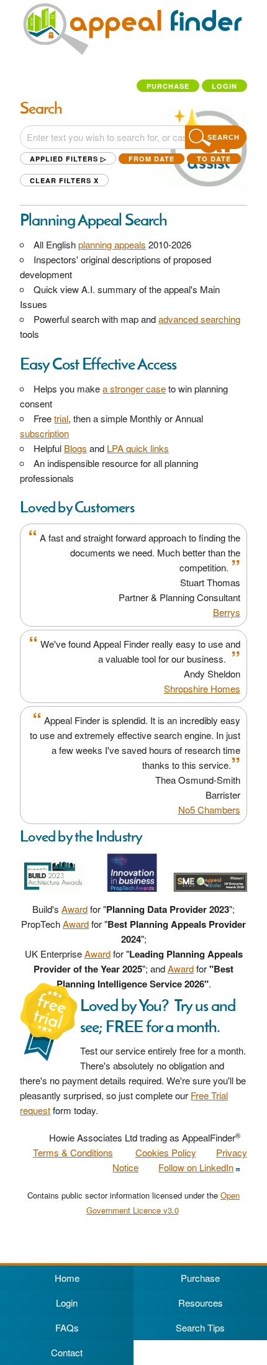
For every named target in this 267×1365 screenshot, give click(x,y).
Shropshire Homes (202, 688)
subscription (44, 433)
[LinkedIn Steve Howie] (237, 1168)
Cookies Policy (165, 1152)
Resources (200, 1302)
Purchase (168, 86)
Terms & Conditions (73, 1152)
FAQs (67, 1327)
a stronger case (134, 388)
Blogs (75, 448)
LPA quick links (138, 448)
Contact (67, 1352)
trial (61, 418)
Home (67, 1277)
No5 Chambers (209, 809)
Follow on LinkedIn (195, 1167)
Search (223, 137)
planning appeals (112, 244)
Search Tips (200, 1327)
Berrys (226, 612)
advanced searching (199, 318)
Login (224, 86)
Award (74, 908)
